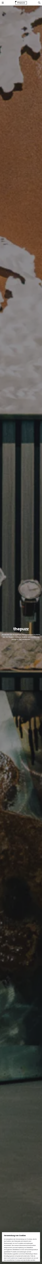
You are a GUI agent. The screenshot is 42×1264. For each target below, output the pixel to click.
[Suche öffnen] (39, 2)
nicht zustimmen (12, 1258)
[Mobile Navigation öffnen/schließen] (2, 2)
